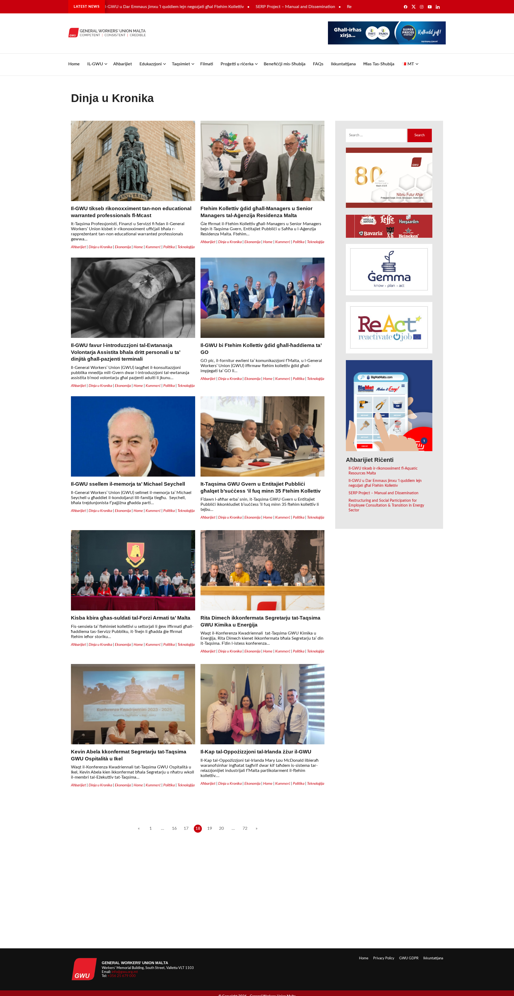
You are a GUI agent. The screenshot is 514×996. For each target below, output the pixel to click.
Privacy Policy (383, 958)
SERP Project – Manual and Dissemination (265, 7)
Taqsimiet (181, 64)
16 (174, 828)
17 (186, 828)
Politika (169, 247)
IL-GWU (95, 64)
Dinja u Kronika (100, 247)
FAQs (318, 64)
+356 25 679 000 (122, 976)
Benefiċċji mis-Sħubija (284, 64)
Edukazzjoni (150, 64)
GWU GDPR (408, 958)
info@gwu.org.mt (125, 972)
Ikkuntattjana (343, 64)
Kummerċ (153, 247)
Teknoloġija (186, 247)
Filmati (206, 64)
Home (74, 64)
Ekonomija (123, 247)
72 (245, 828)
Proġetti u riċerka (237, 64)
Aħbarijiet (122, 64)
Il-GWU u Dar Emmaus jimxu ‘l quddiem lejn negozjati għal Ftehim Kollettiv (144, 7)
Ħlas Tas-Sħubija (378, 64)
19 (209, 828)
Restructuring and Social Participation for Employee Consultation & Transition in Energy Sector (386, 505)
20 (221, 828)
